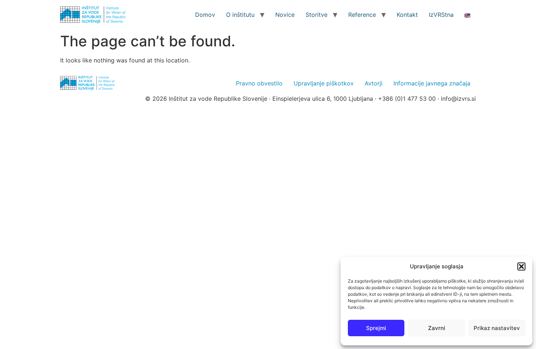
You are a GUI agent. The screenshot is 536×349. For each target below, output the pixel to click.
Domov (205, 14)
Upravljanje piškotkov (324, 83)
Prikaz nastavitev (497, 328)
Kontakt (407, 14)
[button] (521, 266)
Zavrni (436, 328)
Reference (362, 14)
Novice (285, 14)
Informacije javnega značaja (431, 83)
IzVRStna (441, 14)
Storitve (316, 14)
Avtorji (373, 83)
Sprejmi (376, 328)
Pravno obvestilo (259, 83)
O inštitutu (240, 14)
